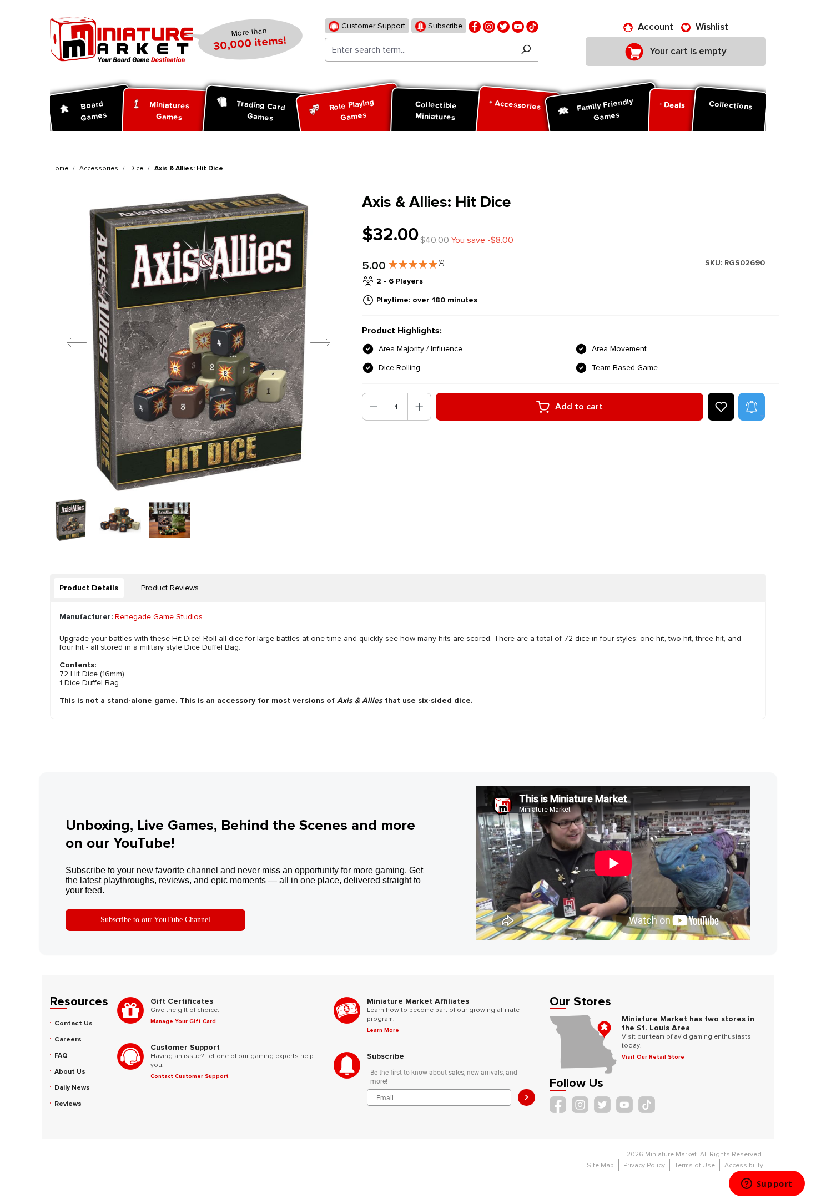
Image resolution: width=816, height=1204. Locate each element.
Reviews (68, 1104)
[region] (199, 367)
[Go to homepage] (121, 39)
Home (59, 168)
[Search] (525, 50)
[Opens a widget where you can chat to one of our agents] (766, 1184)
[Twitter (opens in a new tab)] (503, 26)
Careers (68, 1039)
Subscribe (444, 26)
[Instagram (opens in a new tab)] (489, 26)
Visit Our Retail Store (653, 1057)
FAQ (61, 1055)
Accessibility (743, 1165)
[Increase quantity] (419, 407)
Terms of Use (694, 1165)
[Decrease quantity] (374, 407)
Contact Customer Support (189, 1076)
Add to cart (579, 406)
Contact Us (73, 1023)
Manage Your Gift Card (183, 1021)
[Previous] (68, 342)
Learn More (383, 1030)
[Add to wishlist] (721, 407)
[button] (416, 262)
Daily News (72, 1088)
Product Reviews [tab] (170, 588)
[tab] (89, 588)
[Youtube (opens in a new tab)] (518, 26)
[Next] (312, 342)
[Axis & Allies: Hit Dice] (199, 342)
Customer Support (372, 26)
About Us (69, 1072)
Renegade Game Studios (159, 616)
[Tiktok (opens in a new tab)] (532, 26)
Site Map (600, 1165)
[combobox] (419, 50)
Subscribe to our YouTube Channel (155, 919)
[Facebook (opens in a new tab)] (475, 26)
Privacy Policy (644, 1165)
